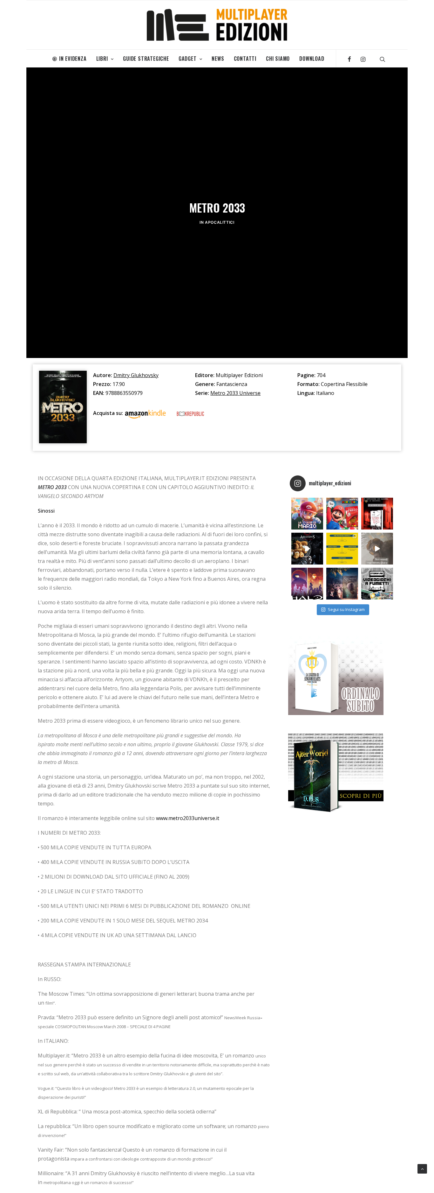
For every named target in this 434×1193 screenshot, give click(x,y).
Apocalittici (219, 222)
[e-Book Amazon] (145, 415)
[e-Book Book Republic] (190, 415)
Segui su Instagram (346, 609)
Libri (102, 58)
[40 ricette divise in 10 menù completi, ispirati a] (307, 549)
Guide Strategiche (146, 58)
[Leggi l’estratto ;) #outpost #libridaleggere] (377, 549)
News (218, 58)
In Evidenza (73, 58)
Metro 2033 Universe (235, 392)
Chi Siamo (278, 58)
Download (311, 58)
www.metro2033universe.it (187, 818)
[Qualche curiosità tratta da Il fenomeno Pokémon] (342, 549)
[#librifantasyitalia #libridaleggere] (377, 514)
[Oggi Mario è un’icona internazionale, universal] (307, 514)
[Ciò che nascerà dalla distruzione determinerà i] (307, 584)
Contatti (245, 58)
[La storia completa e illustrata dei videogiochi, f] (377, 584)
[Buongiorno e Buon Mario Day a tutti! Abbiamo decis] (342, 514)
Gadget (188, 58)
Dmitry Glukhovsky (136, 375)
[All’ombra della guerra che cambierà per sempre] (342, 584)
